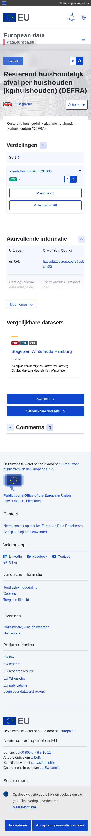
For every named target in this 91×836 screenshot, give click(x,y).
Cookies (9, 593)
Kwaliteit (43, 399)
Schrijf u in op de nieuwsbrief (25, 532)
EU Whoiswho (14, 678)
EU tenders (11, 664)
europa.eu (68, 731)
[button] (75, 3)
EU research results (18, 671)
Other (13, 562)
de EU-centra (50, 768)
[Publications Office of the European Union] (43, 481)
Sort (12, 157)
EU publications (15, 685)
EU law (8, 657)
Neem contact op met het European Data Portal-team (43, 526)
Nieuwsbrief (12, 633)
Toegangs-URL (48, 205)
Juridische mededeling (20, 587)
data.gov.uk (23, 104)
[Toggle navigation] (83, 39)
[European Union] (43, 721)
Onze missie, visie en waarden (26, 627)
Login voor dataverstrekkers (24, 691)
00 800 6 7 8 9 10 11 (35, 752)
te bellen (37, 757)
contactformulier (43, 762)
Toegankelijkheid (16, 600)
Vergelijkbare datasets (43, 411)
